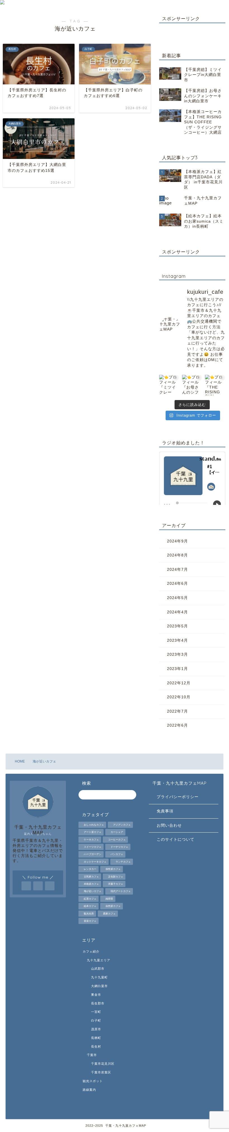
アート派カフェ (92, 832)
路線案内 (89, 1089)
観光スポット (93, 1081)
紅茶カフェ (90, 898)
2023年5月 (177, 626)
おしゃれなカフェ (94, 824)
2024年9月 (177, 541)
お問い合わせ (169, 825)
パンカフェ (117, 854)
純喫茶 (109, 898)
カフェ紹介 (91, 951)
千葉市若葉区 (101, 1072)
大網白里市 (99, 986)
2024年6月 (177, 583)
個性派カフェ (113, 869)
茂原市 (96, 1029)
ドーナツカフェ (119, 846)
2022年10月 (178, 697)
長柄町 (96, 1037)
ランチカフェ (123, 861)
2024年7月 (177, 569)
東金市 (96, 994)
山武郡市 (97, 968)
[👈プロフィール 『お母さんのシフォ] (192, 385)
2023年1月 (177, 669)
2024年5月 (177, 598)
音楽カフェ (90, 921)
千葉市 (92, 1055)
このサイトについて (175, 839)
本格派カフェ (91, 884)
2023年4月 (177, 640)
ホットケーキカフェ (95, 861)
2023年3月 (177, 654)
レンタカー (90, 869)
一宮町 (96, 1011)
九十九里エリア (98, 960)
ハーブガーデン (92, 854)
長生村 (96, 1046)
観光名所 (89, 913)
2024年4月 (177, 612)
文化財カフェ (115, 876)
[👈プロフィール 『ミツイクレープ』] (169, 385)
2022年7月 (177, 711)
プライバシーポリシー (178, 797)
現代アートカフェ (121, 891)
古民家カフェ (91, 876)
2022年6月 (177, 725)
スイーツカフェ (92, 846)
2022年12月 (178, 683)
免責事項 (165, 811)
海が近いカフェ (92, 891)
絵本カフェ (90, 906)
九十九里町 (99, 977)
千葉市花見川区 (103, 1063)
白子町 (96, 1020)
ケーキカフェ (91, 839)
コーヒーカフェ (117, 839)
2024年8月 (177, 555)
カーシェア (117, 832)
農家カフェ (109, 913)
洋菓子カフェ (115, 884)
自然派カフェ (113, 906)
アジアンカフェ (122, 824)
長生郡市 (97, 1003)
